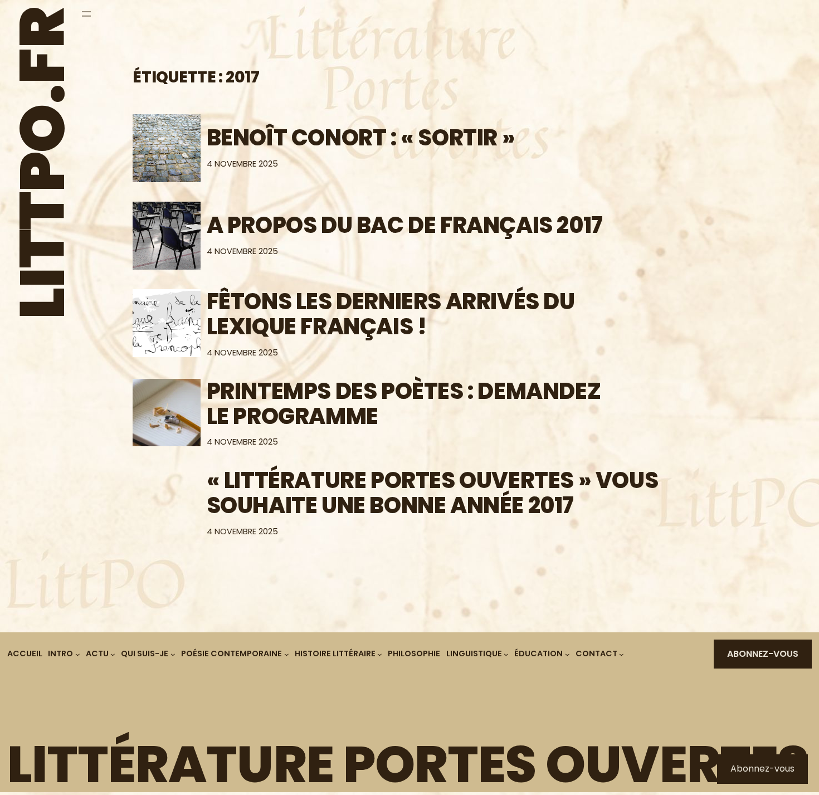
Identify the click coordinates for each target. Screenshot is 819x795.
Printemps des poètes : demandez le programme (404, 404)
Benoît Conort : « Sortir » (361, 137)
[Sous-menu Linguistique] (506, 654)
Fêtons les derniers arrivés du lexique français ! (391, 314)
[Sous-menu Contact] (621, 654)
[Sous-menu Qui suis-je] (173, 654)
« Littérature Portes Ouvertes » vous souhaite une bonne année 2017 (433, 493)
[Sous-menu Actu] (112, 654)
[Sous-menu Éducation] (567, 654)
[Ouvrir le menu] (86, 14)
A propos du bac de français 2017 (405, 225)
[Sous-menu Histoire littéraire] (379, 654)
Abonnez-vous (762, 653)
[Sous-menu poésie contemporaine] (286, 654)
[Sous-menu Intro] (77, 654)
